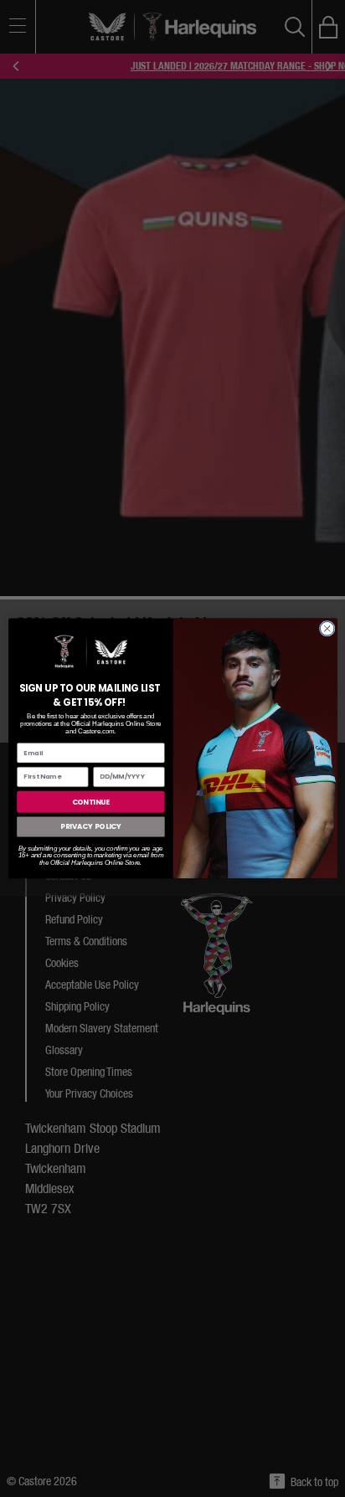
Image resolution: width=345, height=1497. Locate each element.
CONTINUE (90, 801)
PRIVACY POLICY (90, 826)
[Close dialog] (327, 629)
